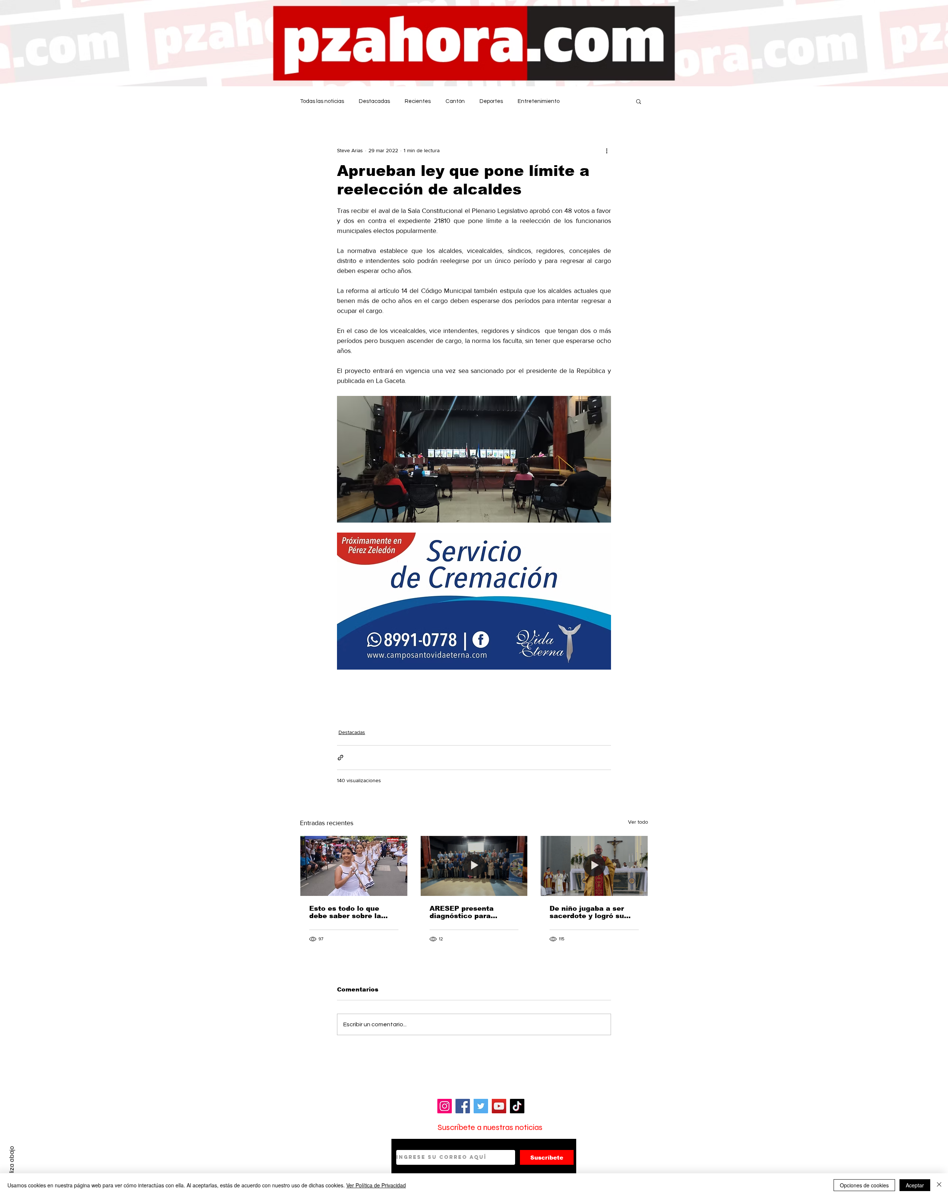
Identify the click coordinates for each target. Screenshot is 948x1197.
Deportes (491, 101)
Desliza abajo (12, 1165)
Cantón (455, 101)
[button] (638, 101)
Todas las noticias (322, 101)
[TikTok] (517, 1106)
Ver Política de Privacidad (376, 1185)
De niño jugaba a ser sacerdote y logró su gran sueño (587, 912)
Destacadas (374, 101)
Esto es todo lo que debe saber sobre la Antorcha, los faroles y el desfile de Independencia (350, 912)
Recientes (418, 101)
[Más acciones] (606, 150)
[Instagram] (444, 1106)
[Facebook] (462, 1106)
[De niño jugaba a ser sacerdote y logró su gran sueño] (594, 866)
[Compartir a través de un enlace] (340, 757)
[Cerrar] (939, 1185)
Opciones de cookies (864, 1185)
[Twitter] (481, 1106)
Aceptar (915, 1185)
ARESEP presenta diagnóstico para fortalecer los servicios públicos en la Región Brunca (472, 912)
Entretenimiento (539, 101)
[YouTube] (499, 1106)
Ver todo (638, 822)
